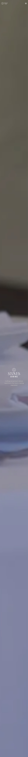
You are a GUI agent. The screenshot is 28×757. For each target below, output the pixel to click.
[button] (26, 3)
